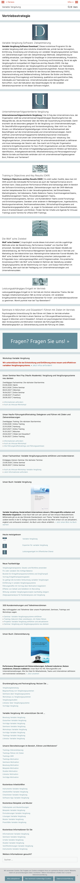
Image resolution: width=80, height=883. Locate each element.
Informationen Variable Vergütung (16, 834)
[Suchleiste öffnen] (69, 7)
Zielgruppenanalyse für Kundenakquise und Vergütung (24, 595)
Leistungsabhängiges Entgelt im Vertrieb (23, 288)
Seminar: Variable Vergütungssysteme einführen (23, 616)
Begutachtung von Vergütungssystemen (18, 691)
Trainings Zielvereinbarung (13, 750)
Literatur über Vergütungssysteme (16, 703)
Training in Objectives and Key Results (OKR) (26, 175)
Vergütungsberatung (11, 688)
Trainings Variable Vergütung (14, 735)
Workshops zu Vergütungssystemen (17, 697)
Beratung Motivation (11, 765)
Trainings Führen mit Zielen (13, 753)
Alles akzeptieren (13, 879)
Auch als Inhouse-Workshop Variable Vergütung (22, 469)
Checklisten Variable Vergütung (15, 795)
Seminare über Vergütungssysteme (16, 694)
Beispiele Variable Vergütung (14, 810)
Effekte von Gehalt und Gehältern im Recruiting (21, 589)
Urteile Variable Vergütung (13, 840)
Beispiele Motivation (11, 768)
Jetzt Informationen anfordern (16, 472)
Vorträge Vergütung (10, 706)
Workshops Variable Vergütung (15, 729)
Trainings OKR (8, 756)
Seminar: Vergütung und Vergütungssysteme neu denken (26, 624)
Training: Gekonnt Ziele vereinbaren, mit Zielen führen (25, 619)
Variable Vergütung (11, 7)
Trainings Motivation (11, 759)
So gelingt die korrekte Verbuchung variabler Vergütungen (26, 580)
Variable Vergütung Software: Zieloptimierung (26, 42)
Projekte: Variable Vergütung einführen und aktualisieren (26, 621)
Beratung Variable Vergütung (14, 717)
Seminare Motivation (11, 762)
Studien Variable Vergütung (13, 843)
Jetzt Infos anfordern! (42, 365)
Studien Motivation (10, 771)
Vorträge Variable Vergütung (14, 723)
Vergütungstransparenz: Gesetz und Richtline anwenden (25, 568)
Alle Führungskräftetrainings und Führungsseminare (24, 446)
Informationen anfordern (13, 402)
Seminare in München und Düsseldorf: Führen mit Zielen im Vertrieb (38, 309)
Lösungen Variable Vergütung (14, 816)
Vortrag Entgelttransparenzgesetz (16, 577)
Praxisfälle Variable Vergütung (14, 822)
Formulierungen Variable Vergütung (16, 813)
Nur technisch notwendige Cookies (38, 879)
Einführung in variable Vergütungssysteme (19, 583)
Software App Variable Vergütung (16, 798)
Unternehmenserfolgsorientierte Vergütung (25, 111)
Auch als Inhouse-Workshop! (15, 404)
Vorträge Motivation (11, 777)
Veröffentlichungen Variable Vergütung (18, 846)
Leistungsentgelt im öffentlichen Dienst (37, 551)
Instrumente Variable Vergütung (15, 789)
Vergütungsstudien (10, 700)
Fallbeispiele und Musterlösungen (16, 807)
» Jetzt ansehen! (32, 674)
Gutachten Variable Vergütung (14, 720)
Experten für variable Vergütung (35, 545)
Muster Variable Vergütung (13, 819)
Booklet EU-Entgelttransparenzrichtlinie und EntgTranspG (25, 574)
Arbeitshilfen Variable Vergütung (15, 792)
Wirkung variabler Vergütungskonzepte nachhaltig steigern (26, 592)
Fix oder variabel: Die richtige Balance (17, 571)
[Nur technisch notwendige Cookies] (77, 875)
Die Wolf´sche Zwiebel (14, 238)
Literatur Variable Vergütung (14, 738)
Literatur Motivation (10, 774)
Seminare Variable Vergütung (14, 726)
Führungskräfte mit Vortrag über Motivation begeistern (24, 586)
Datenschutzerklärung (65, 879)
